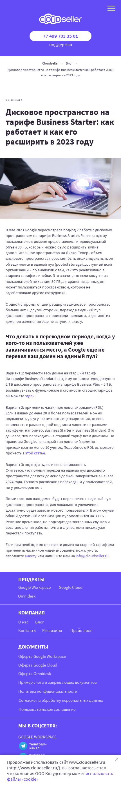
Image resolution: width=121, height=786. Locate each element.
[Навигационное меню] (111, 8)
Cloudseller (50, 63)
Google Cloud (70, 587)
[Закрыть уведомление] (117, 759)
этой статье (35, 453)
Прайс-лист (81, 630)
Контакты (27, 630)
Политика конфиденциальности (47, 691)
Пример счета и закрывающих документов (57, 682)
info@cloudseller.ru (92, 555)
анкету (31, 555)
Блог (69, 63)
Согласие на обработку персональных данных (61, 700)
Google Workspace (34, 587)
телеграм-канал (37, 746)
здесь (29, 395)
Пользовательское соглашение (47, 709)
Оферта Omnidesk (34, 673)
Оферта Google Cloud (37, 665)
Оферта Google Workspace (42, 656)
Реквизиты (52, 630)
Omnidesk (26, 596)
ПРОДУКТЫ (31, 579)
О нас (23, 622)
